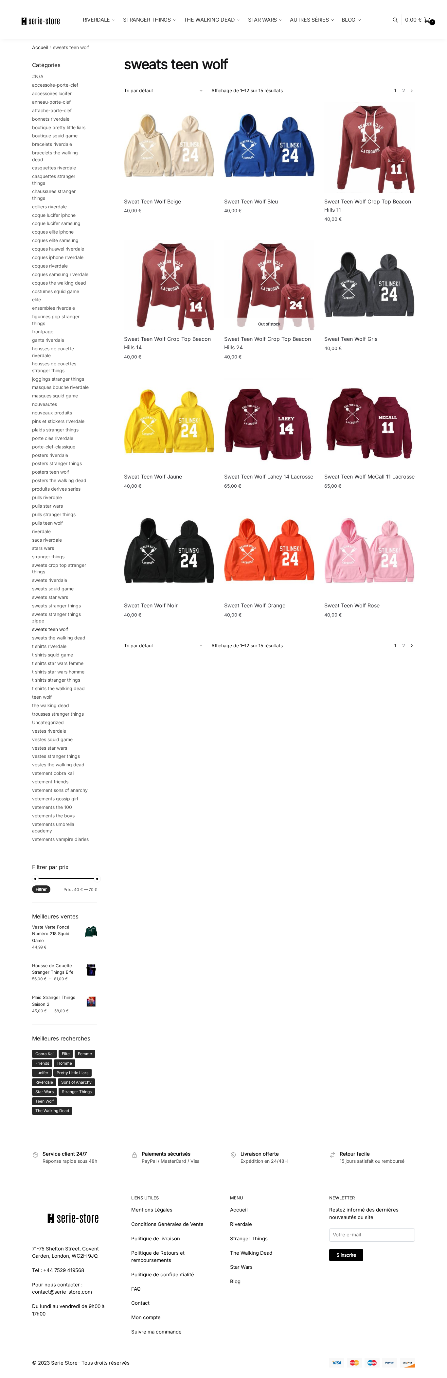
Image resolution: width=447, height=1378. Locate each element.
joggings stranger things (58, 379)
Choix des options (169, 232)
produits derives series (56, 489)
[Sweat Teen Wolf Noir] (169, 552)
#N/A (38, 76)
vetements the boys (53, 815)
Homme (64, 1063)
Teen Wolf (44, 1101)
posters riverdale (50, 455)
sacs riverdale (47, 540)
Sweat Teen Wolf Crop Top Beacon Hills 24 (267, 343)
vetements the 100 (52, 807)
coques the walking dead (59, 283)
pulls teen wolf (47, 523)
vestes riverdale (49, 731)
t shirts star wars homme (58, 671)
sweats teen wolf (50, 629)
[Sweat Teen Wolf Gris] (369, 285)
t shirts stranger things (56, 680)
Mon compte (146, 1317)
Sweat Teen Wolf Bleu (251, 201)
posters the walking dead (59, 480)
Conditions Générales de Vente (167, 1224)
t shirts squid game (52, 654)
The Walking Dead (52, 1110)
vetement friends (50, 781)
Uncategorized (48, 722)
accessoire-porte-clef (55, 85)
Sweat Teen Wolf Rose (352, 605)
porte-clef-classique (53, 446)
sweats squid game (53, 588)
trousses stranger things (58, 714)
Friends (42, 1063)
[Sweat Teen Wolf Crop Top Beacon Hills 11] (369, 147)
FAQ (135, 1289)
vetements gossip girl (55, 798)
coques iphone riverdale (57, 257)
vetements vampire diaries (60, 839)
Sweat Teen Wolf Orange (254, 605)
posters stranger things (57, 463)
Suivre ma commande (156, 1332)
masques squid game (55, 395)
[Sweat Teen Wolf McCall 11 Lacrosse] (369, 423)
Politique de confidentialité (162, 1274)
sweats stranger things (56, 605)
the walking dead (50, 705)
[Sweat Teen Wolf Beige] (169, 147)
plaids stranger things (55, 429)
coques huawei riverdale (58, 249)
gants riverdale (48, 340)
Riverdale (44, 1082)
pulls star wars (47, 506)
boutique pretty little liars (58, 127)
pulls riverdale (47, 497)
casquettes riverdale (54, 167)
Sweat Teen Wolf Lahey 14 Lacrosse (268, 476)
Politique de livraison (155, 1238)
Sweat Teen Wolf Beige (152, 201)
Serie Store (64, 1363)
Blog (235, 1281)
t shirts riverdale (49, 646)
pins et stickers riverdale (58, 421)
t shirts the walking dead (58, 688)
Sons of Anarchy (76, 1082)
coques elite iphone (53, 232)
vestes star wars (49, 748)
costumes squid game (55, 291)
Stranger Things (77, 1091)
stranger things (48, 556)
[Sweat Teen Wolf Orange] (269, 552)
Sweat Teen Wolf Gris (350, 339)
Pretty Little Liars (72, 1072)
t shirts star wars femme (57, 663)
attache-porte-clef (52, 110)
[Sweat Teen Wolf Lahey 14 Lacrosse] (269, 423)
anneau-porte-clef (51, 102)
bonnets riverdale (50, 119)
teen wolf (42, 697)
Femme (85, 1053)
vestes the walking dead (58, 764)
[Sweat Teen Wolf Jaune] (169, 423)
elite (36, 299)
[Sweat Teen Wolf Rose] (369, 552)
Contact (140, 1303)
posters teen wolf (50, 472)
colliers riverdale (49, 206)
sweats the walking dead (58, 637)
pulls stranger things (54, 514)
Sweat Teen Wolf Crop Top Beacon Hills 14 (167, 343)
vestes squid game (52, 739)
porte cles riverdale (52, 438)
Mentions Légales (151, 1210)
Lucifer (41, 1072)
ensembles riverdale (53, 308)
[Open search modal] (398, 20)
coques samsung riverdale (60, 274)
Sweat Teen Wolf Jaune (153, 476)
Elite (66, 1053)
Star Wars (44, 1091)
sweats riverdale (49, 580)
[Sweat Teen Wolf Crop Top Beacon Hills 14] (169, 285)
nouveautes (44, 404)
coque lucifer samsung (56, 223)
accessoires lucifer (52, 93)
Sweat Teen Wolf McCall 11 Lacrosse (369, 476)
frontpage (42, 331)
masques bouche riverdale (60, 387)
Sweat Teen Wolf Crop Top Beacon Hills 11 (367, 205)
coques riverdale (50, 266)
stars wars (43, 548)
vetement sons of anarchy (60, 790)
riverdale (41, 531)
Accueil (40, 47)
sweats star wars (50, 597)
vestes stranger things (56, 756)
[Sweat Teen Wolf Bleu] (269, 147)
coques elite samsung (55, 240)
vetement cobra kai (53, 773)
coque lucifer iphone (54, 215)
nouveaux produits (52, 412)
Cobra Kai (44, 1053)
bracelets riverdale (52, 144)
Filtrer (41, 889)
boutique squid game (55, 135)
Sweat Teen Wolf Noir (151, 605)
